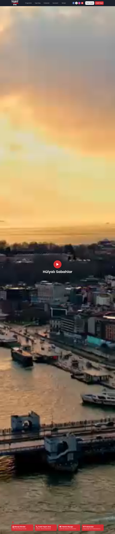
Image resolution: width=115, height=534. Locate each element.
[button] (2, 267)
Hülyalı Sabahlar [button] (57, 271)
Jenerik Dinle (18, 522)
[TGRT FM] (14, 3)
